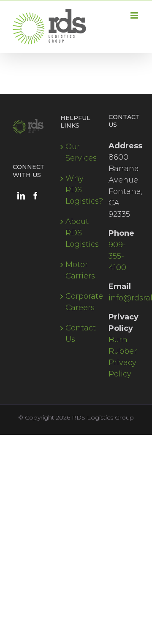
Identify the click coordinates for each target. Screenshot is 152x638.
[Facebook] (35, 195)
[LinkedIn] (21, 195)
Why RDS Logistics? (76, 190)
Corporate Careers (76, 302)
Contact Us (76, 333)
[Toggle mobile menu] (134, 15)
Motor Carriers (76, 270)
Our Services (76, 152)
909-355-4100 (117, 256)
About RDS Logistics (76, 233)
